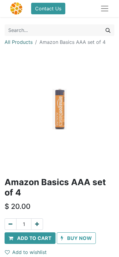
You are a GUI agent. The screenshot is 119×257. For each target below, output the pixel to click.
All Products (19, 42)
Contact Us (48, 8)
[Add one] (37, 224)
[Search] (108, 30)
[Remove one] (10, 224)
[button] (30, 238)
